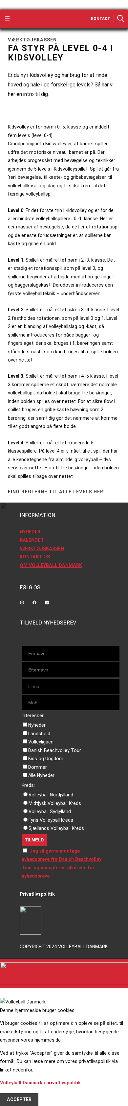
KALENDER (31, 540)
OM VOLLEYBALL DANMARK (51, 565)
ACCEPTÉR (19, 1099)
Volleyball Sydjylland (50, 811)
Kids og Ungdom (45, 758)
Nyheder (37, 725)
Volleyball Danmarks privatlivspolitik (40, 1082)
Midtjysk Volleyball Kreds (55, 803)
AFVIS (13, 1091)
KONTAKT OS (35, 556)
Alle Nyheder (41, 775)
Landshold (39, 733)
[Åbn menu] (7, 19)
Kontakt (100, 18)
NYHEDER (30, 531)
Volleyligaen (40, 741)
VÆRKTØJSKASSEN (42, 548)
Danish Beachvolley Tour (54, 750)
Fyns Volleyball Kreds (51, 820)
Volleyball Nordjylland (51, 794)
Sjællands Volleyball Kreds (56, 828)
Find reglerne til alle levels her (55, 491)
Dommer (37, 767)
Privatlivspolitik (37, 894)
